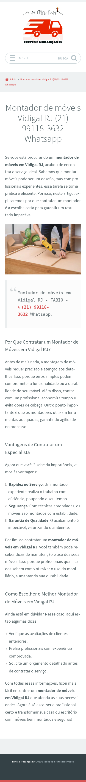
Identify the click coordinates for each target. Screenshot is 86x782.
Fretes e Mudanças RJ (23, 761)
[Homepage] (43, 27)
